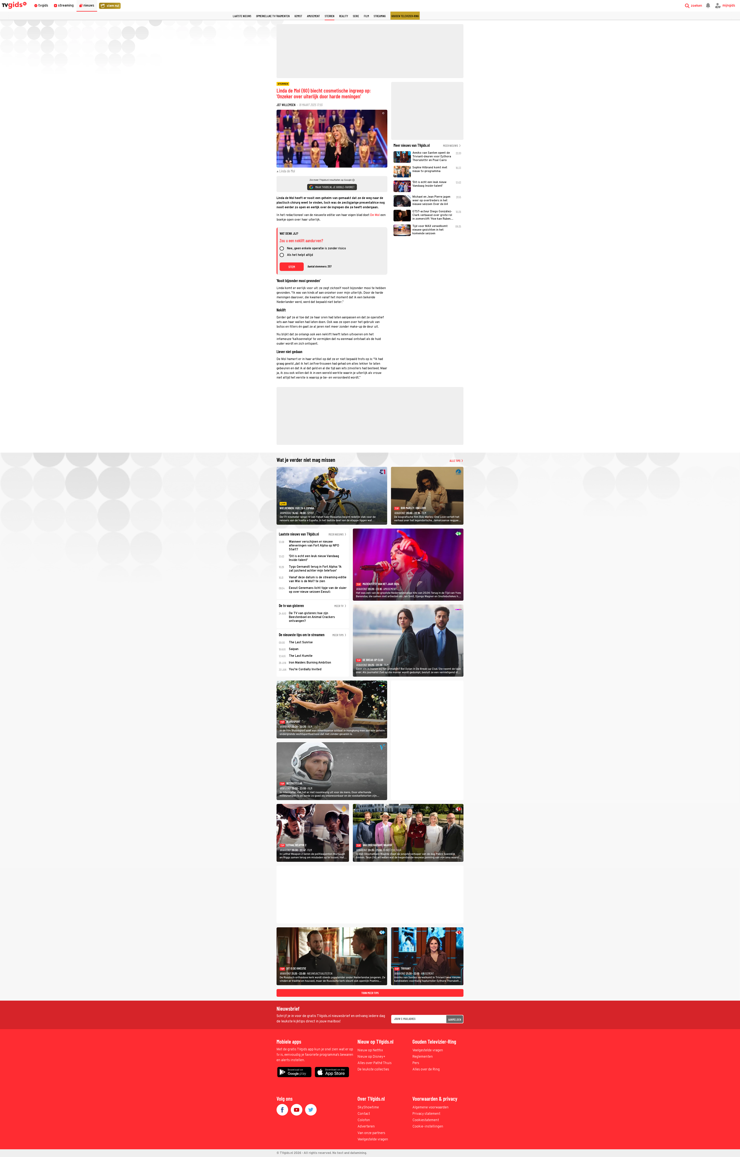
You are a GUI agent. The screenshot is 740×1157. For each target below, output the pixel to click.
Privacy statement (426, 1114)
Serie (356, 16)
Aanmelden (454, 1019)
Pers (415, 1063)
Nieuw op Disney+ (371, 1057)
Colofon (363, 1120)
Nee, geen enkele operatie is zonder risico (316, 248)
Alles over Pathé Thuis (374, 1063)
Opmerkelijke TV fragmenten (273, 16)
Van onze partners (371, 1133)
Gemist (298, 16)
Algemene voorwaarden (430, 1107)
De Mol (375, 215)
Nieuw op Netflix (370, 1050)
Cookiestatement (425, 1120)
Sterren (329, 16)
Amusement (313, 16)
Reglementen (422, 1057)
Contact (363, 1114)
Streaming (380, 16)
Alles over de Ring (426, 1069)
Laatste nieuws (242, 16)
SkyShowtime (368, 1107)
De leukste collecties (373, 1069)
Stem (291, 267)
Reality (343, 16)
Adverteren (366, 1126)
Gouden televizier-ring (405, 16)
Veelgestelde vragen (427, 1050)
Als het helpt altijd (300, 255)
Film (366, 16)
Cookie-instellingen (427, 1126)
